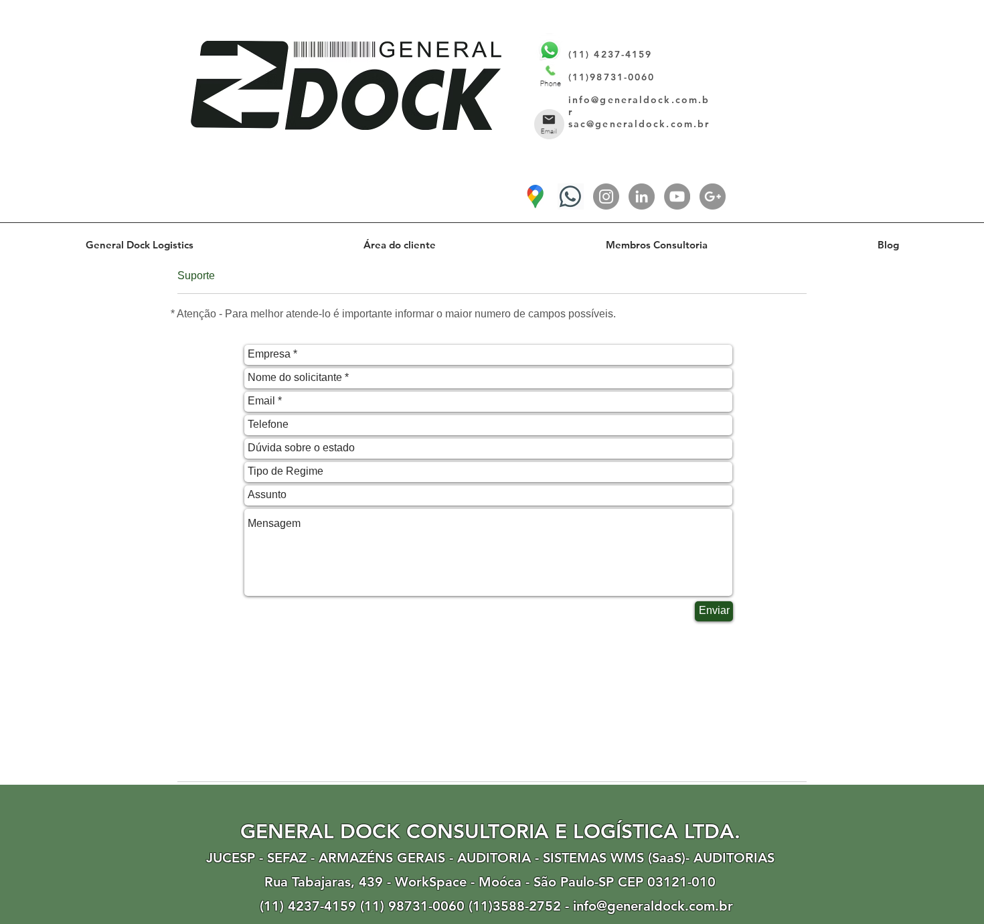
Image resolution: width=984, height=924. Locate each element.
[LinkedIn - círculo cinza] (642, 196)
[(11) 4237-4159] (571, 196)
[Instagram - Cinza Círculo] (606, 196)
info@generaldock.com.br (653, 906)
